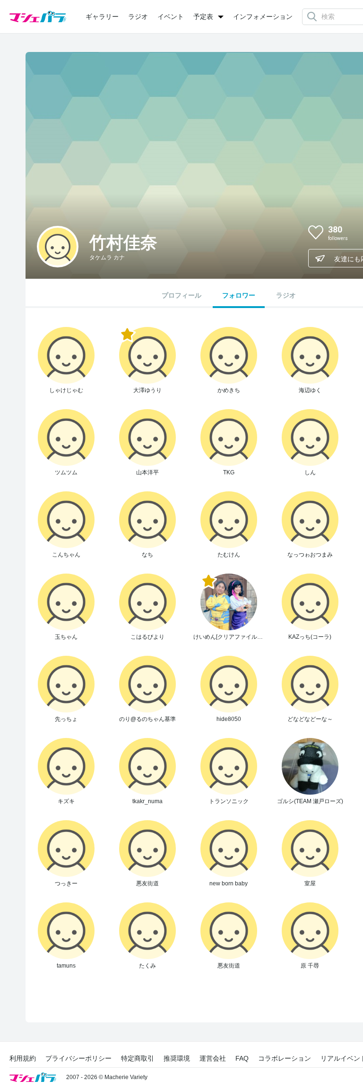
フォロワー (238, 295)
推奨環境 (177, 1058)
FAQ (242, 1058)
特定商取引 (137, 1058)
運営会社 (212, 1058)
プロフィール (181, 295)
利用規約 (22, 1058)
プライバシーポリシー (78, 1058)
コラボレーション (284, 1058)
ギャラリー (102, 16)
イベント (170, 16)
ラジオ (138, 16)
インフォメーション (263, 16)
